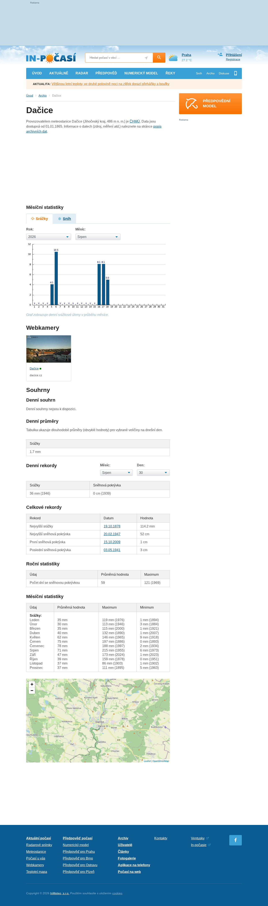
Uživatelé (125, 845)
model (141, 73)
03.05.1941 (112, 550)
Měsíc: (80, 229)
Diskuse (224, 73)
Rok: (30, 229)
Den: (140, 465)
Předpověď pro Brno (78, 858)
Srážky (42, 219)
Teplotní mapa (36, 872)
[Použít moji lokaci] (146, 58)
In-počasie (198, 845)
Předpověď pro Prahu (79, 851)
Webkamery (35, 865)
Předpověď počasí (77, 838)
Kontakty (160, 838)
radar (82, 73)
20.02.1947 (112, 534)
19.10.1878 (112, 526)
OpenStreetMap (161, 761)
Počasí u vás (35, 858)
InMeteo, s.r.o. (59, 893)
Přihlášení (234, 55)
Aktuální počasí (38, 838)
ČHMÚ (135, 121)
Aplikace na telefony (134, 865)
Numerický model (76, 845)
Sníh (199, 73)
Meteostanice (36, 851)
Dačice (34, 368)
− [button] (32, 690)
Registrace (233, 59)
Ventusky (198, 838)
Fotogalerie (127, 858)
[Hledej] (159, 58)
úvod (37, 73)
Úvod (29, 95)
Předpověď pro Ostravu (80, 865)
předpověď (106, 73)
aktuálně (58, 73)
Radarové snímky (39, 845)
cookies (117, 893)
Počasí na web (129, 872)
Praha (186, 55)
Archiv (210, 73)
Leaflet (147, 761)
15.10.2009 (112, 542)
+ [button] (32, 684)
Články (123, 851)
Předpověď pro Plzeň (78, 872)
